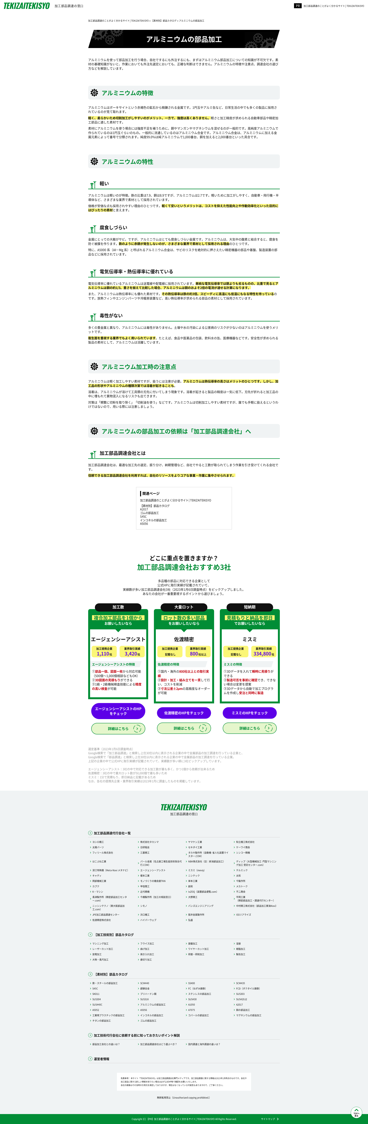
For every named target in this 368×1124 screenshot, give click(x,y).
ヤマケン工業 (195, 841)
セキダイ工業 (195, 847)
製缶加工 (240, 954)
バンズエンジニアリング (201, 905)
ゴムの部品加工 (148, 1020)
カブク (95, 886)
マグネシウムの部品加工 (248, 1015)
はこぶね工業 (99, 861)
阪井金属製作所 (196, 914)
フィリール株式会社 (102, 852)
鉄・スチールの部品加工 (105, 983)
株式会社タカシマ (149, 841)
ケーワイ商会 (243, 847)
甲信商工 (145, 886)
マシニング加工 (100, 943)
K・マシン (97, 891)
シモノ (143, 905)
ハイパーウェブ (148, 920)
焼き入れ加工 (147, 954)
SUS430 (192, 999)
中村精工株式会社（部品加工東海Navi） (257, 905)
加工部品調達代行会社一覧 (112, 833)
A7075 (191, 1009)
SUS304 (96, 999)
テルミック (242, 870)
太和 (238, 875)
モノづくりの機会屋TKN (153, 881)
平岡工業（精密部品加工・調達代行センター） (255, 898)
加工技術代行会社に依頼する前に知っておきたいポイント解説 (137, 1035)
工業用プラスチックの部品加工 (108, 1015)
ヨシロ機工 (98, 841)
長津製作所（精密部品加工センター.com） (109, 898)
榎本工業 (145, 875)
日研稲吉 (145, 847)
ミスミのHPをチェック (250, 712)
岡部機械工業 (99, 881)
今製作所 (240, 881)
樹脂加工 (240, 948)
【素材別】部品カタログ (155, 506)
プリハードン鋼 (148, 993)
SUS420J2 (241, 999)
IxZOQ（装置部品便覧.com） (203, 891)
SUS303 (240, 993)
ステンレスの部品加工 (199, 993)
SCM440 (144, 983)
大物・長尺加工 (100, 959)
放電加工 (97, 954)
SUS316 (144, 999)
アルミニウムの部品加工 (153, 1004)
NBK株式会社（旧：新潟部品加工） (206, 861)
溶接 (238, 943)
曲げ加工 (145, 948)
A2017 (239, 1004)
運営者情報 (101, 1058)
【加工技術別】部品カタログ (114, 934)
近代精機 (145, 891)
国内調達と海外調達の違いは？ (204, 1044)
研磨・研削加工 (196, 954)
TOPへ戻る (357, 1114)
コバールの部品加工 (198, 1015)
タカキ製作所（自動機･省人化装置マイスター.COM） (208, 854)
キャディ (97, 875)
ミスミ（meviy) (196, 870)
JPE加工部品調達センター (105, 914)
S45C (95, 988)
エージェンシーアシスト (153, 870)
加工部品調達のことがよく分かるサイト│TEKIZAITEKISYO (334, 5)
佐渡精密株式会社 (101, 920)
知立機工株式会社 (245, 841)
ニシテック (194, 875)
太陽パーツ (98, 847)
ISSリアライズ (243, 914)
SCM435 (240, 983)
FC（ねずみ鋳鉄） (197, 988)
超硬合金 (145, 988)
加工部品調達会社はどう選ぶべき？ (158, 1044)
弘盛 (190, 920)
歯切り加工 (146, 959)
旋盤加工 (192, 943)
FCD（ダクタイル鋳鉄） (248, 988)
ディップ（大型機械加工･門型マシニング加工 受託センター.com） (256, 863)
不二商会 (240, 891)
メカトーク (242, 886)
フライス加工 (147, 943)
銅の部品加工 (243, 1009)
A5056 (143, 1009)
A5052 (95, 1009)
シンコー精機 (243, 852)
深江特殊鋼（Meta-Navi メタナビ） (110, 870)
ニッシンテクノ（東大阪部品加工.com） (108, 907)
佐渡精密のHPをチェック (184, 712)
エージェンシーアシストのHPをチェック (118, 711)
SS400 (191, 983)
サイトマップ (268, 1119)
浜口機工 (145, 914)
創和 (190, 886)
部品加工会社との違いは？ (106, 1044)
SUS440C (97, 1004)
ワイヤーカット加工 (198, 948)
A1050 (191, 1004)
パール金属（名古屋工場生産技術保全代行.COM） (161, 863)
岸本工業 (192, 881)
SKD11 (95, 993)
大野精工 (192, 897)
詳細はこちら (118, 728)
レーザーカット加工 (102, 948)
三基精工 (145, 852)
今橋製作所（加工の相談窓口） (156, 897)
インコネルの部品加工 (151, 1015)
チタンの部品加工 (101, 1020)
